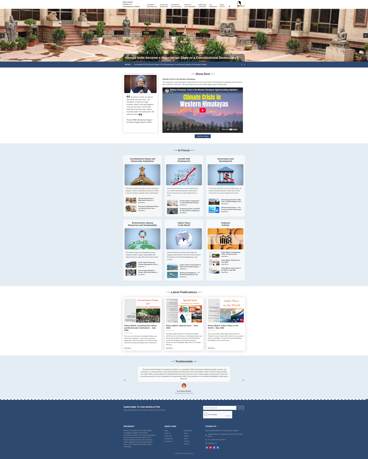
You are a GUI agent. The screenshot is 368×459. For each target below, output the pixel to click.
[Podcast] (214, 447)
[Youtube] (210, 447)
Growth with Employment (184, 160)
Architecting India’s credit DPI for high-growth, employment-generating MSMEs (190, 210)
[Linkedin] (217, 447)
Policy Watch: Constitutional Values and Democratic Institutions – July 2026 (230, 254)
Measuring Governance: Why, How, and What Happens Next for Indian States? (231, 201)
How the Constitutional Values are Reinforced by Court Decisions (148, 208)
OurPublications (213, 5)
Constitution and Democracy (152, 5)
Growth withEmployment (164, 5)
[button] (229, 6)
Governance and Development (225, 160)
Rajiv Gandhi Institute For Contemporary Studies (131, 4)
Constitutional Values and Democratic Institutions (142, 160)
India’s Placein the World (202, 5)
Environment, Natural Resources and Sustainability (142, 224)
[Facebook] (206, 447)
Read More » (142, 202)
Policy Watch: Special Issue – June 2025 (187, 64)
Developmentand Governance (176, 5)
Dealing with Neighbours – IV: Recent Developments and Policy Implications (190, 274)
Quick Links (170, 426)
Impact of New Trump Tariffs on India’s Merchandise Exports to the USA (190, 266)
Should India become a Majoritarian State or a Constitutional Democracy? (147, 200)
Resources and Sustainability (190, 5)
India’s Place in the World (184, 224)
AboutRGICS (222, 5)
